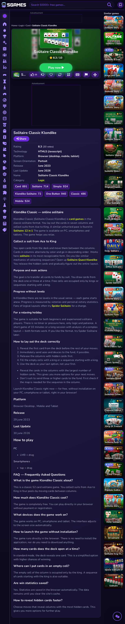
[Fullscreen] (95, 74)
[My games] (120, 5)
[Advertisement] (56, 18)
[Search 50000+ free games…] (109, 5)
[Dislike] (42, 74)
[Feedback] (86, 74)
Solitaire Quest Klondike (82, 260)
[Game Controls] (77, 74)
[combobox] (71, 5)
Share (22, 139)
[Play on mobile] (68, 74)
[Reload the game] (60, 74)
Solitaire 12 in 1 (23, 231)
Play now (54, 68)
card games (76, 219)
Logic (41, 180)
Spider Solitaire (61, 306)
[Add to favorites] (51, 74)
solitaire (25, 256)
